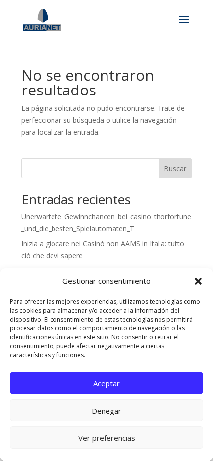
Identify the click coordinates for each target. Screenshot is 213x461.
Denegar (106, 410)
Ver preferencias (106, 438)
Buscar (175, 168)
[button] (198, 281)
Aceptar (106, 383)
